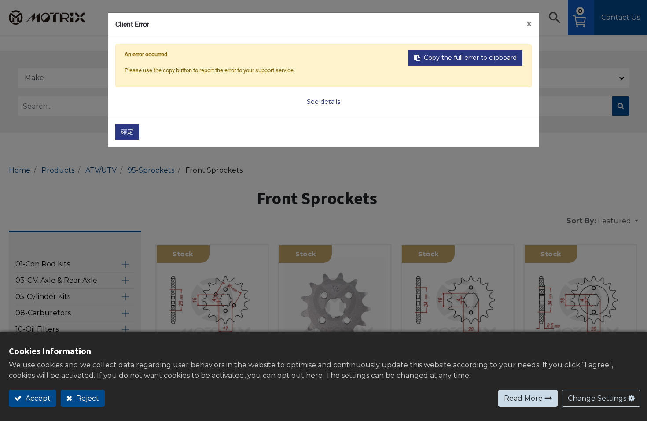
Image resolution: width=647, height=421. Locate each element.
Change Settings (597, 398)
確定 (127, 132)
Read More (523, 398)
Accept (37, 398)
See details (323, 102)
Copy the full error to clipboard (470, 58)
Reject (86, 398)
